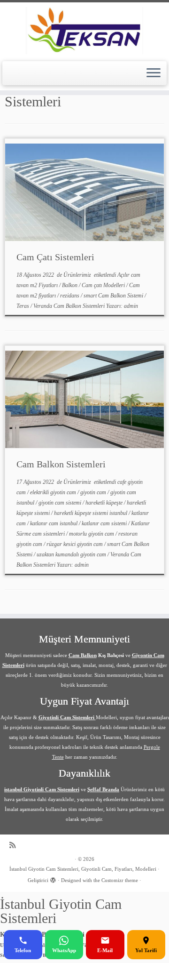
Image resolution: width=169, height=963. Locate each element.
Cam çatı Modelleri (104, 285)
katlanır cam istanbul (54, 523)
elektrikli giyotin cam (53, 492)
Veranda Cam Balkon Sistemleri (69, 306)
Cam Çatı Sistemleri (55, 257)
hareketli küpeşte (104, 502)
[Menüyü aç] (153, 73)
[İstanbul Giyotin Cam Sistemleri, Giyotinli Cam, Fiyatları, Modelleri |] (84, 30)
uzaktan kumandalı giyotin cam (72, 554)
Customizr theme (119, 880)
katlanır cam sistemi (105, 523)
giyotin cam (94, 492)
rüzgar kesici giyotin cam (75, 544)
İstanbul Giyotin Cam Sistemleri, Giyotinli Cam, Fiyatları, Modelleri (82, 869)
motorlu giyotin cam (92, 533)
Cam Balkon (83, 655)
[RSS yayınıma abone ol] (14, 845)
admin (131, 306)
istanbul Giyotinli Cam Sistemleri (41, 789)
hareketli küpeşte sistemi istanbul (91, 513)
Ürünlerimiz (77, 275)
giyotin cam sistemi (60, 502)
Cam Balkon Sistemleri (61, 464)
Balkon (70, 285)
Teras (23, 306)
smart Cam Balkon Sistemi (114, 295)
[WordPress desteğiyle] (53, 878)
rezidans (70, 295)
